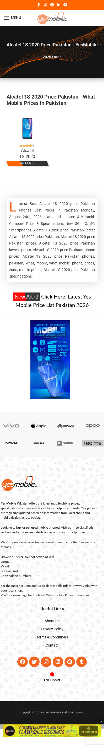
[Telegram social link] (65, 5)
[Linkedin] (58, 662)
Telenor (6, 571)
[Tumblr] (81, 662)
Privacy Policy (52, 629)
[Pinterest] (69, 662)
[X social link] (45, 5)
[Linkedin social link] (59, 5)
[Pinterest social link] (52, 5)
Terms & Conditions (52, 637)
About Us (52, 621)
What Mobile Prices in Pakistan (67, 595)
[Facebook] (22, 662)
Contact (52, 645)
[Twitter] (34, 662)
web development (52, 542)
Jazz (51, 557)
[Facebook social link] (39, 5)
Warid (5, 566)
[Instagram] (46, 662)
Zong (4, 575)
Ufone (5, 561)
